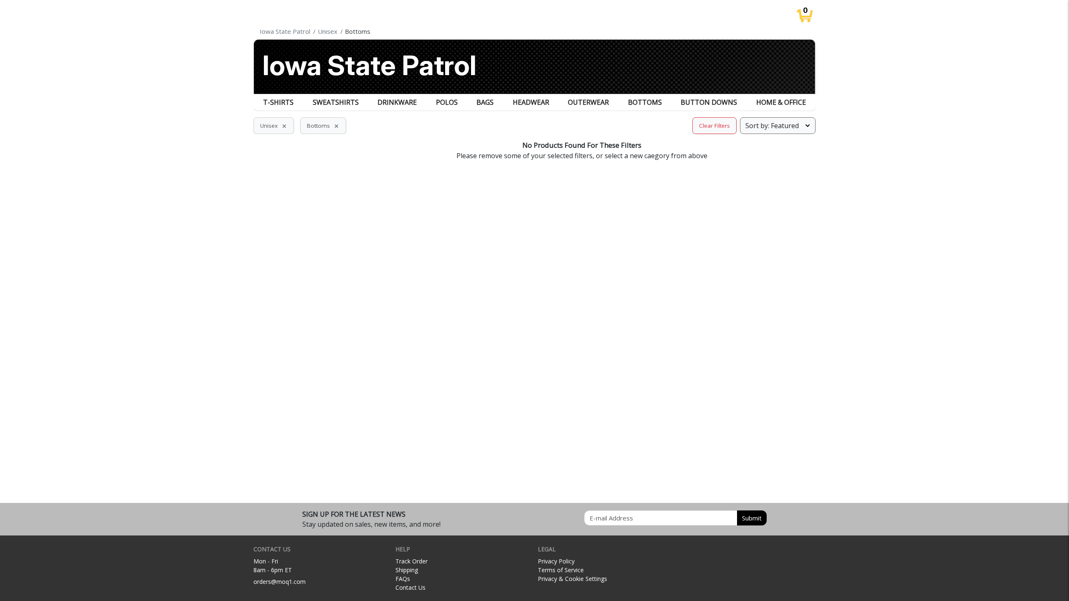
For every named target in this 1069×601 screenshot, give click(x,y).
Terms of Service (561, 570)
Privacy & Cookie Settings (572, 579)
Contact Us (410, 587)
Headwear (531, 102)
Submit (752, 518)
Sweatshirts (336, 102)
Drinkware (397, 102)
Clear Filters (714, 125)
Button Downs (709, 102)
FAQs (402, 579)
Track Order (411, 561)
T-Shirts (278, 102)
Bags (485, 102)
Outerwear (588, 102)
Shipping (406, 570)
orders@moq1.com (279, 582)
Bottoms (645, 102)
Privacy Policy (556, 561)
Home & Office (781, 102)
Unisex (273, 125)
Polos (447, 102)
